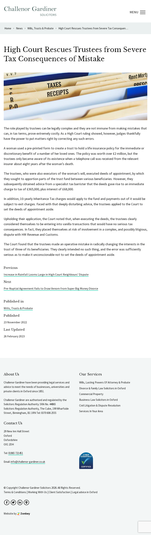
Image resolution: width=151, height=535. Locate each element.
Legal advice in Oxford (84, 492)
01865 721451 (15, 453)
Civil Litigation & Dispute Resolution (99, 405)
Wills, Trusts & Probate (18, 308)
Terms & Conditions (15, 492)
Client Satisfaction (59, 492)
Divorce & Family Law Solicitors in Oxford (102, 388)
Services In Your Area (91, 411)
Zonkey (25, 513)
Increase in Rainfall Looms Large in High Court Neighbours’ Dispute (46, 274)
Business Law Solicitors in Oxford (98, 399)
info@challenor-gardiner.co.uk (28, 461)
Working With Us (37, 492)
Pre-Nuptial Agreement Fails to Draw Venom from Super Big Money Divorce (51, 288)
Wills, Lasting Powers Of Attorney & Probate (104, 382)
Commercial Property (91, 394)
